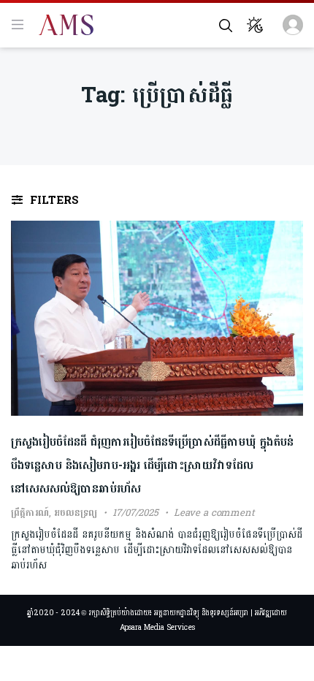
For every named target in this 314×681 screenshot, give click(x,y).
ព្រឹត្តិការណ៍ (30, 513)
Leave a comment (214, 513)
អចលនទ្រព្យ (75, 513)
